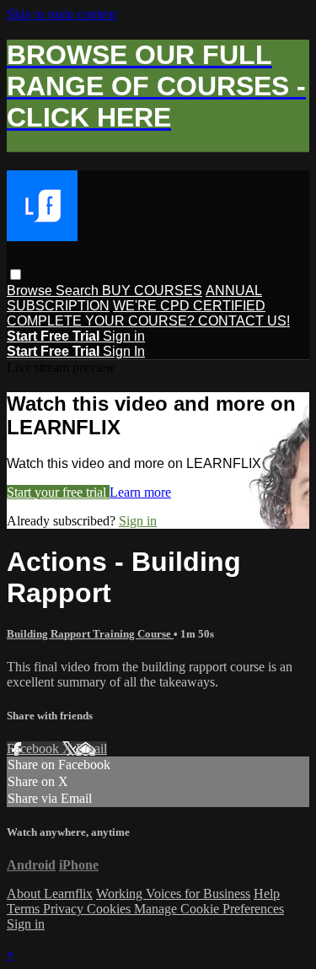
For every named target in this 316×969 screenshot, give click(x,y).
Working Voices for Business (173, 893)
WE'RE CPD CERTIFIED (189, 306)
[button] (15, 274)
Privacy (65, 909)
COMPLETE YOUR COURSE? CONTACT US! (148, 321)
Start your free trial (58, 492)
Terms (25, 909)
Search (79, 290)
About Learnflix (50, 893)
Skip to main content (61, 14)
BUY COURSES (152, 290)
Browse (31, 290)
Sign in (124, 336)
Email (91, 748)
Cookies (110, 909)
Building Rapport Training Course (90, 633)
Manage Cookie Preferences (209, 909)
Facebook (34, 748)
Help (267, 893)
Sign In (124, 351)
